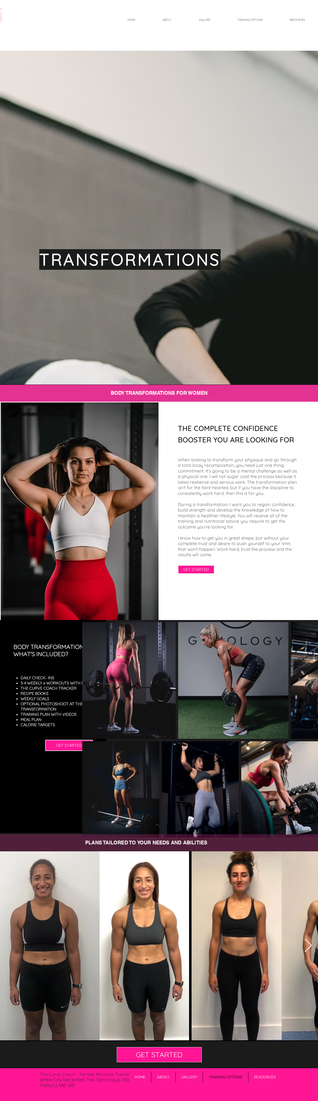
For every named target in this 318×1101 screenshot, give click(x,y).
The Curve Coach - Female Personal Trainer (85, 1074)
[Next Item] (308, 946)
